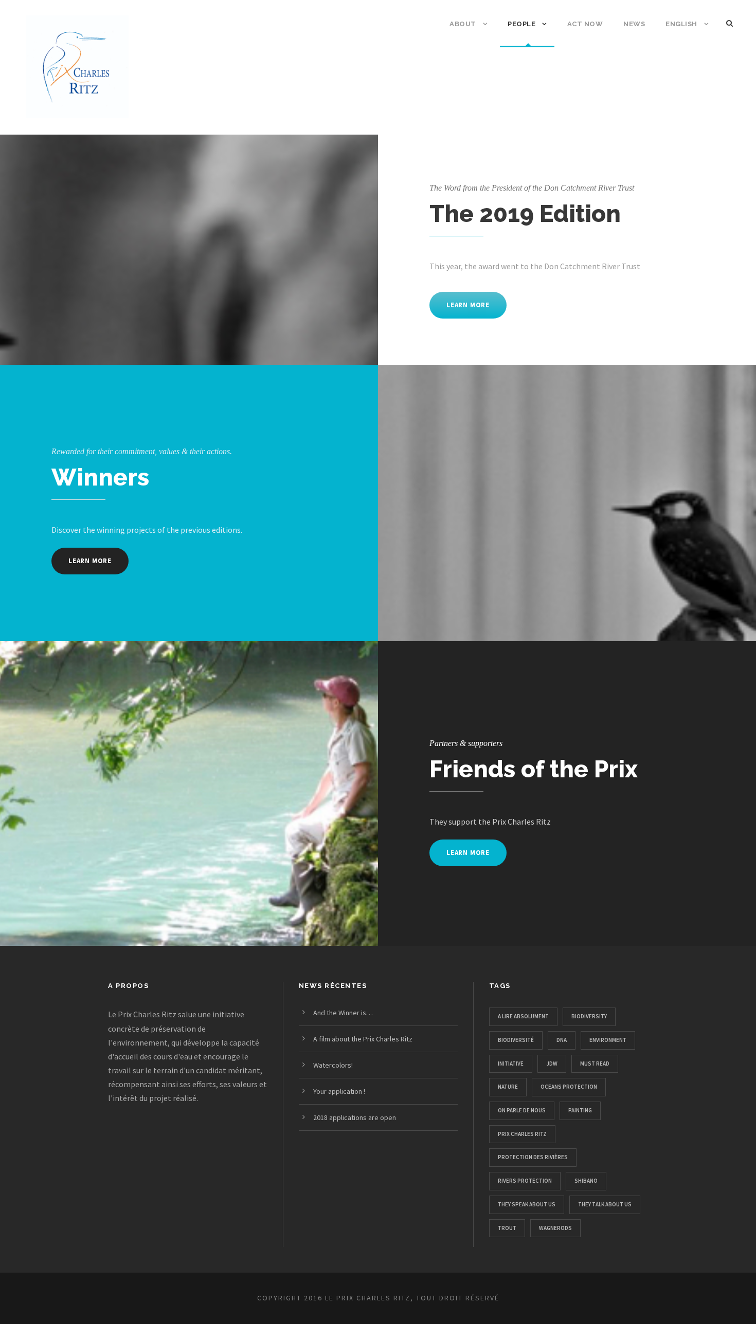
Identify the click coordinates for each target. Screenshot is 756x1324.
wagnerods (555, 1228)
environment (607, 1039)
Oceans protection (569, 1086)
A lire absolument (523, 1016)
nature (508, 1086)
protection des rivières (533, 1157)
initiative (511, 1063)
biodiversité (516, 1039)
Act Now (585, 24)
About (462, 24)
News (634, 24)
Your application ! (339, 1091)
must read (594, 1063)
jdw (551, 1063)
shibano (586, 1180)
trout (507, 1228)
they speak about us (526, 1204)
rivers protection (525, 1180)
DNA (561, 1039)
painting (580, 1110)
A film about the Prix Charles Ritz (362, 1038)
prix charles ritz (522, 1133)
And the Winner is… (343, 1012)
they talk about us (605, 1204)
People (521, 24)
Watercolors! (333, 1065)
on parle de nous (522, 1110)
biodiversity (589, 1016)
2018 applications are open (354, 1117)
